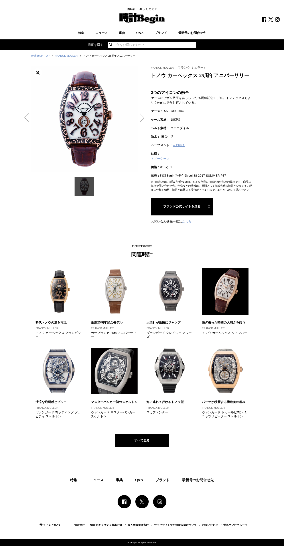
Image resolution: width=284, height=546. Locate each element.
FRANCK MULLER (66, 55)
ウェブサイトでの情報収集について (175, 525)
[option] (84, 119)
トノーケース (160, 158)
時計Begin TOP (40, 55)
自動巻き (179, 145)
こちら (186, 221)
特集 (81, 33)
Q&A (140, 33)
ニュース (101, 33)
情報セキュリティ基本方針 (106, 525)
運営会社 (79, 525)
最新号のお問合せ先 (192, 33)
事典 (122, 33)
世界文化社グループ (235, 525)
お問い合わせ (210, 525)
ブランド (161, 33)
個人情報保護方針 (138, 525)
